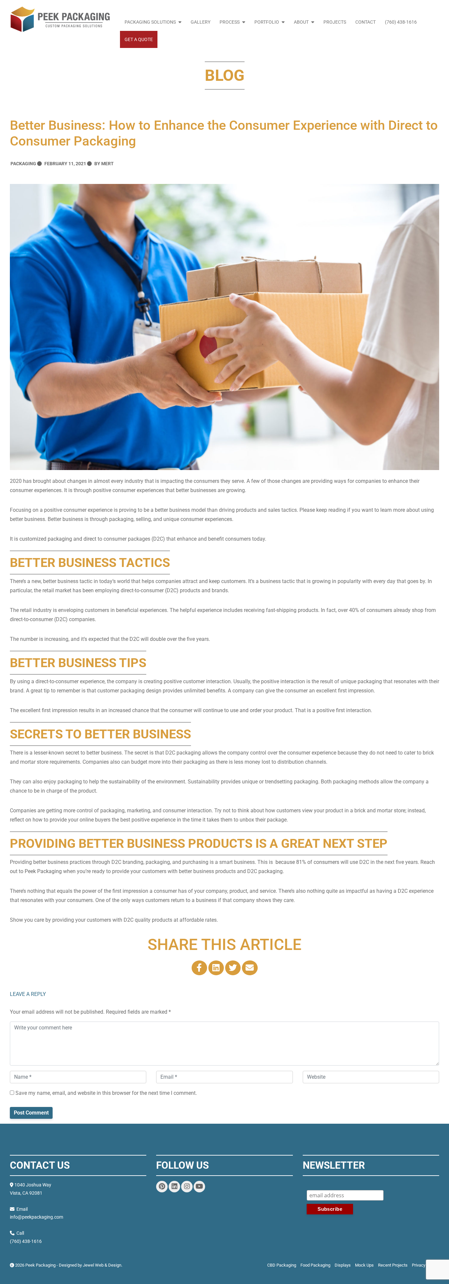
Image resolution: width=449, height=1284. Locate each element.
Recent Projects (393, 1265)
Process (230, 22)
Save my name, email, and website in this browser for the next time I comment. (105, 1093)
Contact (365, 22)
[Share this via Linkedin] (216, 967)
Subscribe (373, 1185)
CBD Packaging (281, 1265)
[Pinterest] (162, 1186)
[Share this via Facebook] (199, 967)
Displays (343, 1265)
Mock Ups (364, 1265)
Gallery (200, 22)
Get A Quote (139, 39)
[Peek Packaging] (60, 20)
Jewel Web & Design (102, 1265)
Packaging (23, 163)
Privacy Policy (424, 1265)
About (301, 22)
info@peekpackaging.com (36, 1217)
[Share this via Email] (249, 967)
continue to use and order (231, 710)
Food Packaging (315, 1265)
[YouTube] (199, 1186)
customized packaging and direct (58, 539)
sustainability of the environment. (146, 781)
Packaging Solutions (150, 22)
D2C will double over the (156, 639)
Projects (334, 22)
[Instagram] (187, 1186)
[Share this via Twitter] (233, 967)
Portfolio (266, 22)
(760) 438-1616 (401, 22)
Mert (107, 163)
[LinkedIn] (174, 1186)
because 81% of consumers (306, 862)
